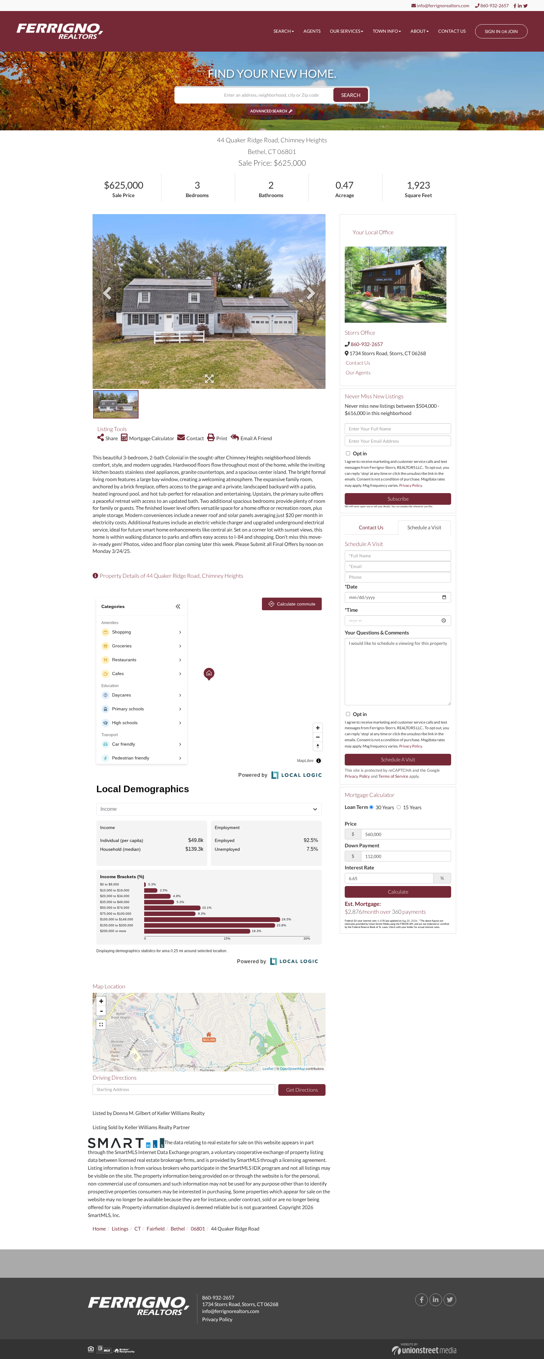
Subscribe (398, 499)
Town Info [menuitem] (385, 31)
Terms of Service (393, 776)
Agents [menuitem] (311, 31)
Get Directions (302, 1090)
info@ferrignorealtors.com (442, 5)
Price (351, 824)
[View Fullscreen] (101, 1024)
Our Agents (358, 372)
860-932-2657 (494, 5)
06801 (198, 1228)
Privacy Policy (410, 485)
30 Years (384, 807)
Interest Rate (359, 867)
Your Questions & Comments (377, 632)
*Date (351, 586)
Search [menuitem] (282, 31)
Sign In (493, 31)
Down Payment (362, 845)
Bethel (178, 1228)
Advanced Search (268, 111)
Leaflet (268, 1068)
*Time (351, 610)
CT (137, 1228)
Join (513, 31)
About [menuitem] (418, 31)
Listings (120, 1228)
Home (99, 1228)
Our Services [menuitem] (345, 31)
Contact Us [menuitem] (452, 31)
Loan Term (356, 807)
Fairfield (156, 1228)
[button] (350, 95)
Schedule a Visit (424, 527)
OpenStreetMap (292, 1068)
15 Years (412, 807)
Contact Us (358, 363)
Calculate (398, 892)
